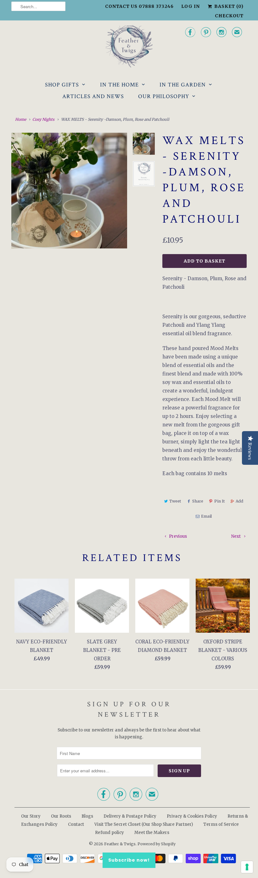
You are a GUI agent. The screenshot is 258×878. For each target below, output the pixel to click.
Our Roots (61, 816)
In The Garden (183, 84)
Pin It (219, 501)
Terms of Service (221, 824)
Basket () (228, 6)
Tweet (175, 501)
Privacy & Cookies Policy (192, 816)
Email (206, 516)
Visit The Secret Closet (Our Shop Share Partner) (144, 824)
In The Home (119, 84)
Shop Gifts (62, 84)
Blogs (87, 816)
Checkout (229, 16)
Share (197, 501)
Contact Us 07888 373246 (139, 6)
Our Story (31, 816)
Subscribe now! (129, 860)
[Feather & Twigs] (129, 46)
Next (236, 536)
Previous (177, 536)
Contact (76, 824)
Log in (190, 6)
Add (239, 501)
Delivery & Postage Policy (130, 816)
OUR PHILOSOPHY (163, 96)
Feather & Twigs (120, 844)
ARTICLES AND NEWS (93, 96)
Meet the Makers (151, 832)
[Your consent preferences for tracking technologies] (247, 867)
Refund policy (109, 832)
